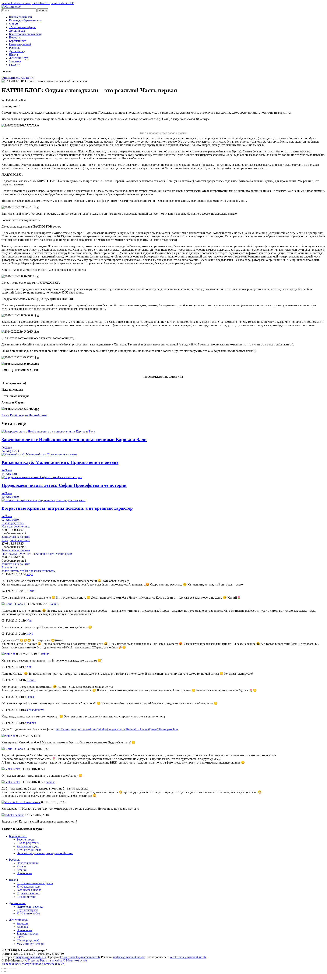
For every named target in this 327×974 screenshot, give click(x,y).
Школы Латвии (27, 896)
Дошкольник (17, 903)
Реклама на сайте (51, 960)
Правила (33, 960)
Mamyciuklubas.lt (32, 963)
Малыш (21, 866)
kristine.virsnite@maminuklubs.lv (80, 957)
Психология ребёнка (30, 906)
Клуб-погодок (19, 415)
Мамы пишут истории (31, 943)
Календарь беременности (25, 20)
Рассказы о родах (28, 846)
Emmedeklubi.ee (54, 963)
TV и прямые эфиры (22, 27)
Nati (13, 653)
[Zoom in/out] (14, 968)
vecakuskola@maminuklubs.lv (188, 957)
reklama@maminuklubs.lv (129, 957)
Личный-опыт (38, 415)
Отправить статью (13, 77)
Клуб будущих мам (29, 849)
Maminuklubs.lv (11, 963)
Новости (14, 37)
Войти (30, 77)
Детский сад (17, 30)
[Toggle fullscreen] (10, 968)
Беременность (18, 40)
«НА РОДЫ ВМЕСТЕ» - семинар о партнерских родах (37, 553)
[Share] (6, 968)
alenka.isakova (31, 802)
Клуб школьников (28, 886)
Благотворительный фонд (25, 34)
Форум (13, 23)
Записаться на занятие (16, 536)
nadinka (19, 815)
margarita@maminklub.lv (31, 957)
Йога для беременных (16, 526)
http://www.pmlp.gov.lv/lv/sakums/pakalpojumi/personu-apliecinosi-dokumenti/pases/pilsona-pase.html (117, 729)
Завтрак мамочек (27, 933)
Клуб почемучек (27, 910)
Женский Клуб (18, 58)
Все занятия (9, 567)
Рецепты (22, 923)
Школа (13, 54)
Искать (43, 10)
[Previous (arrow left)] (3, 971)
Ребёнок (14, 47)
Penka (16, 769)
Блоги (5, 415)
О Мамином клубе (75, 960)
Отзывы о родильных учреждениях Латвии (45, 853)
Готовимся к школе (29, 890)
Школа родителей (20, 17)
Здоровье (15, 61)
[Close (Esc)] (3, 968)
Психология (24, 873)
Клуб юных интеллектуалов (35, 883)
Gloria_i (19, 604)
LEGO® (14, 64)
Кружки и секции (28, 893)
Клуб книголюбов (28, 913)
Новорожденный (20, 44)
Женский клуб (18, 919)
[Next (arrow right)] (6, 971)
